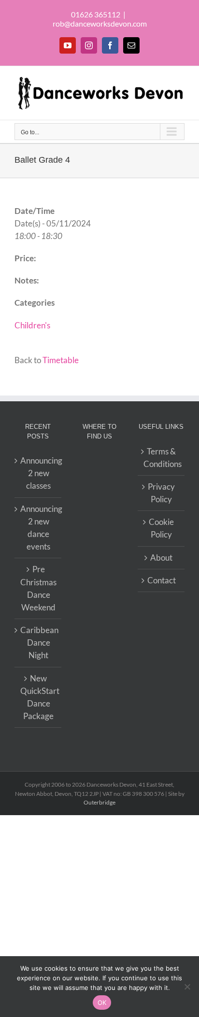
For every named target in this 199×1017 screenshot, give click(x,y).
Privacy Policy (161, 492)
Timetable (61, 360)
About (161, 557)
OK (102, 1002)
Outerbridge (99, 802)
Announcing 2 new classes (38, 473)
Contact (161, 580)
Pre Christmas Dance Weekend (38, 588)
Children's (32, 325)
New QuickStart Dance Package (38, 697)
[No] (187, 986)
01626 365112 (95, 14)
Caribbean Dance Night (38, 642)
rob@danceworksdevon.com (100, 23)
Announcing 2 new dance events (38, 528)
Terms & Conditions (161, 457)
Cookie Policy (161, 528)
